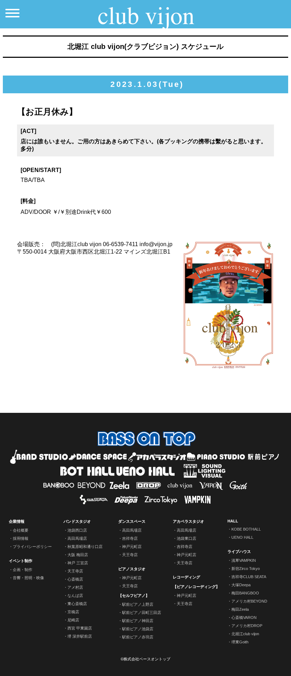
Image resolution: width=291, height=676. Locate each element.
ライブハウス (239, 551)
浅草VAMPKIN (243, 560)
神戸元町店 (132, 546)
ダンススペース (132, 521)
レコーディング (186, 577)
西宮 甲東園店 (79, 628)
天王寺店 (75, 571)
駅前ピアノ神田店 (137, 621)
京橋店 (73, 612)
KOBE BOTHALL (246, 529)
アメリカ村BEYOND (249, 601)
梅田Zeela (240, 609)
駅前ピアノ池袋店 (137, 629)
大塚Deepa (241, 585)
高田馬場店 (77, 538)
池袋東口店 (186, 538)
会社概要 (20, 530)
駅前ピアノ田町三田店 (141, 612)
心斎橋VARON (244, 617)
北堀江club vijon (245, 634)
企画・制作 (22, 569)
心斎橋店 (75, 579)
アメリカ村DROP (246, 626)
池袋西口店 (77, 530)
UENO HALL (242, 537)
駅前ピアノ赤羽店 (137, 637)
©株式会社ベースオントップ (145, 659)
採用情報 (20, 538)
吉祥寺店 (130, 538)
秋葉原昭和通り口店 (85, 546)
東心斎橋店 (77, 604)
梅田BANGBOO (245, 593)
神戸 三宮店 (77, 563)
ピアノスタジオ (132, 569)
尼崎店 (73, 620)
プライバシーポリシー (32, 546)
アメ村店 (75, 587)
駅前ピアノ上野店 (137, 604)
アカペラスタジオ (188, 521)
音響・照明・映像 (28, 578)
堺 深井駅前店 (79, 636)
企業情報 (16, 521)
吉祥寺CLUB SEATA (248, 577)
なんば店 (75, 595)
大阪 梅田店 (77, 555)
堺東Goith (239, 642)
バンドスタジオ (77, 521)
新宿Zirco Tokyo (245, 568)
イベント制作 (20, 561)
